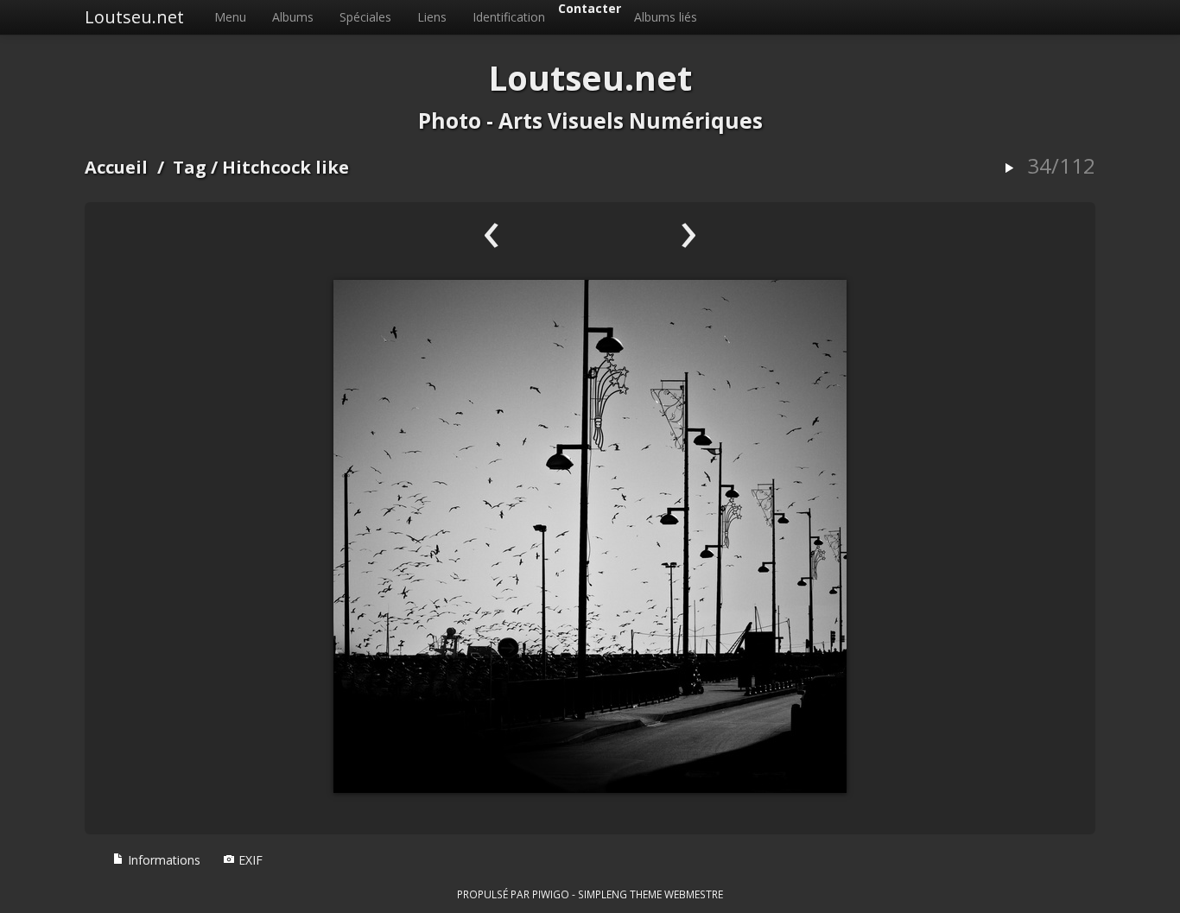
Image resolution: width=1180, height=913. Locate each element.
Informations (162, 860)
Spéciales (365, 17)
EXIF (249, 860)
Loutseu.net (134, 17)
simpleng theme (620, 894)
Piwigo (550, 894)
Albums (293, 17)
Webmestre (693, 894)
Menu (230, 17)
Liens (432, 17)
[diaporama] (1009, 169)
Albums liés (665, 17)
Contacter (589, 8)
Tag (189, 167)
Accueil (116, 167)
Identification (509, 17)
